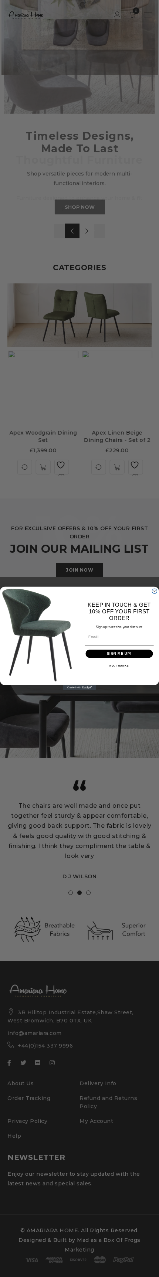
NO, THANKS (119, 666)
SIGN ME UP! (119, 653)
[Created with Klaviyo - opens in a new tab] (79, 687)
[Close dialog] (154, 591)
